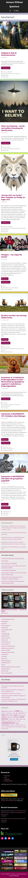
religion (18, 404)
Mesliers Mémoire (5, 660)
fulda (3, 715)
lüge (14, 404)
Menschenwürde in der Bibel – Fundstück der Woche (14, 610)
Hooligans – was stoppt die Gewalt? (11, 256)
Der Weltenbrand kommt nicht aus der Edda (11, 693)
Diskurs (4, 286)
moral (13, 721)
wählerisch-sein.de (4, 728)
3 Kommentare (6, 150)
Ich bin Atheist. (4, 561)
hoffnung (19, 715)
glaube (11, 715)
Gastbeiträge (4, 636)
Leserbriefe (4, 654)
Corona (13, 713)
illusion (3, 717)
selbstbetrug (16, 148)
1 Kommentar (5, 76)
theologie (21, 725)
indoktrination (9, 717)
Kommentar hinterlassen (7, 289)
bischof (21, 711)
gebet (7, 715)
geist (4, 73)
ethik (17, 713)
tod (24, 725)
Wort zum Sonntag (6, 147)
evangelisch (21, 713)
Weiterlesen (4, 613)
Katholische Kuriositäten (7, 648)
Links (5, 777)
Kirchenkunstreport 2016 (7, 652)
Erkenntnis (3, 627)
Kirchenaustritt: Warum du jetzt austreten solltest (12, 558)
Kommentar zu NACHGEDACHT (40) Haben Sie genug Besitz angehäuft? (12, 478)
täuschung (3, 726)
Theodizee (17, 725)
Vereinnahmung (5, 75)
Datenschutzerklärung (22, 874)
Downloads (7, 775)
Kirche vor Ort (4, 650)
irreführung (16, 717)
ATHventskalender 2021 (6, 619)
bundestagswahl (9, 713)
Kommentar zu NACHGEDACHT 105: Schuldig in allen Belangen (13, 415)
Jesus (18, 348)
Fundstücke (5, 402)
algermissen (4, 711)
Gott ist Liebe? (4, 644)
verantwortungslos (6, 406)
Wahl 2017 (3, 671)
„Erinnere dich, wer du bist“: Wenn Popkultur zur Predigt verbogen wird (13, 197)
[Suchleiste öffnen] (10, 11)
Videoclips (7, 779)
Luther (2, 656)
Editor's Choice (4, 625)
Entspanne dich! (8, 781)
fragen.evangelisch (5, 629)
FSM (2, 631)
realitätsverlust (16, 73)
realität (18, 721)
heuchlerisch (9, 73)
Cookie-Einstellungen (14, 875)
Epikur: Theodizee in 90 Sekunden (9, 563)
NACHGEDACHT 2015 (7, 447)
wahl (14, 726)
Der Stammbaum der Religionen (8, 570)
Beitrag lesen (5, 278)
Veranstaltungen (5, 669)
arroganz (10, 711)
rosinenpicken (5, 725)
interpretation (13, 348)
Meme (2, 658)
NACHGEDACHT (5, 662)
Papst (16, 721)
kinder (11, 404)
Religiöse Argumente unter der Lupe (9, 666)
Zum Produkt (14, 759)
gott (15, 715)
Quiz (2, 664)
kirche (21, 719)
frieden (4, 448)
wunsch (24, 726)
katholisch (4, 719)
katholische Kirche (12, 719)
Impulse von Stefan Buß (7, 71)
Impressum (13, 874)
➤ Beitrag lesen (5, 68)
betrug (13, 711)
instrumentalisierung (15, 228)
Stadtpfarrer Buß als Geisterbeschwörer (9, 54)
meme (9, 721)
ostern (11, 148)
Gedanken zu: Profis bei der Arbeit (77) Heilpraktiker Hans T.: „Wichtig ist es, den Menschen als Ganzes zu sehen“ (13, 527)
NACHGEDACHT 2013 (7, 511)
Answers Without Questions (14, 4)
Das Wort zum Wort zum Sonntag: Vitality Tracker (14, 316)
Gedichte (3, 640)
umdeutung (23, 228)
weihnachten (19, 726)
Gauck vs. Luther (5, 638)
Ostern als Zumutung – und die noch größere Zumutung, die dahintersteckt (13, 128)
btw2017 (3, 713)
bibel (17, 711)
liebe (24, 719)
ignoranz (23, 715)
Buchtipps (3, 621)
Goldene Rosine (5, 642)
